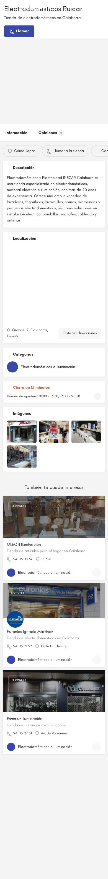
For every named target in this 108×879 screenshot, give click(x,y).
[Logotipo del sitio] (32, 8)
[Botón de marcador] (96, 572)
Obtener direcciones (80, 333)
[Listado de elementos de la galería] (22, 432)
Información (16, 133)
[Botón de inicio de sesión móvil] (102, 8)
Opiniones (50, 133)
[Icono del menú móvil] (6, 8)
